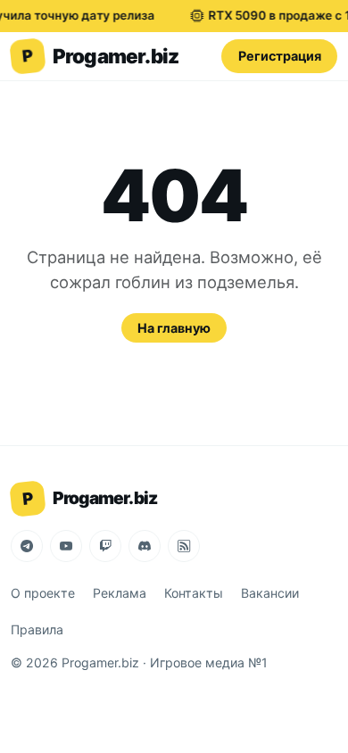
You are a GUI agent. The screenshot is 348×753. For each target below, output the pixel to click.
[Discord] (144, 546)
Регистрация (279, 55)
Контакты (193, 592)
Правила (37, 629)
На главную (174, 327)
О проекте (43, 592)
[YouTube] (66, 546)
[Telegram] (27, 546)
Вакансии (270, 592)
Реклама (119, 592)
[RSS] (184, 546)
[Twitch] (105, 546)
